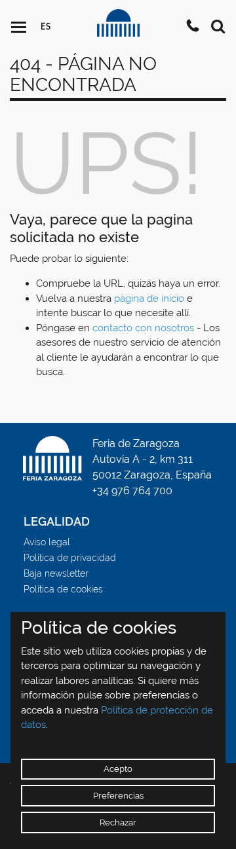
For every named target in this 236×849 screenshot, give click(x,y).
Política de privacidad (70, 557)
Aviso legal (47, 542)
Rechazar (118, 822)
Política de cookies (63, 589)
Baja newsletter (56, 573)
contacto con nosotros (143, 328)
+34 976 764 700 (132, 490)
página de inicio (149, 298)
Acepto (118, 769)
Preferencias (118, 796)
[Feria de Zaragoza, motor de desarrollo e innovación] (118, 22)
